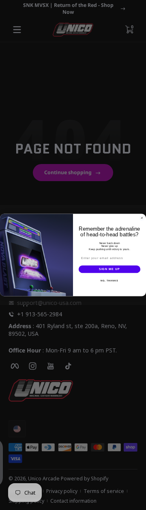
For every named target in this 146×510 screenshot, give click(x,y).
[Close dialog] (142, 218)
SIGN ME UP (109, 269)
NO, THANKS (109, 280)
